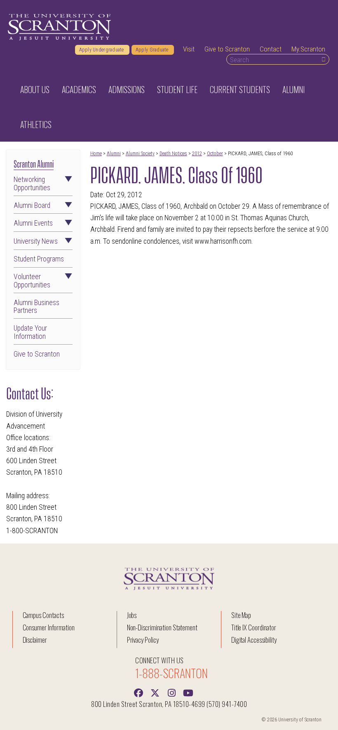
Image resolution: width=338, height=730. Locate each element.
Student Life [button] (177, 89)
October (215, 153)
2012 (197, 153)
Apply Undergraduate (102, 50)
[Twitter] (155, 692)
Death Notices (173, 153)
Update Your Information (30, 332)
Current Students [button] (240, 89)
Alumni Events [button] (33, 223)
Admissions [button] (126, 89)
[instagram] (171, 692)
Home (96, 153)
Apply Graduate (153, 50)
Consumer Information (49, 627)
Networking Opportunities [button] (32, 183)
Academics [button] (79, 89)
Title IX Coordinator (253, 627)
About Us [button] (34, 89)
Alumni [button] (293, 89)
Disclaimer (35, 639)
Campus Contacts (43, 615)
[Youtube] (188, 692)
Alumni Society (140, 153)
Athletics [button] (36, 124)
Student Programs (39, 259)
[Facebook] (138, 692)
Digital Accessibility (254, 639)
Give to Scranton (227, 49)
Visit (189, 49)
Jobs (132, 615)
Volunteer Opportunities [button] (32, 281)
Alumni (114, 153)
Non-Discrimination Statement (162, 627)
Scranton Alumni (34, 163)
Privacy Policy (143, 639)
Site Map (241, 615)
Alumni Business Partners (36, 307)
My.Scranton (308, 49)
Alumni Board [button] (32, 206)
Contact (271, 49)
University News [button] (36, 241)
